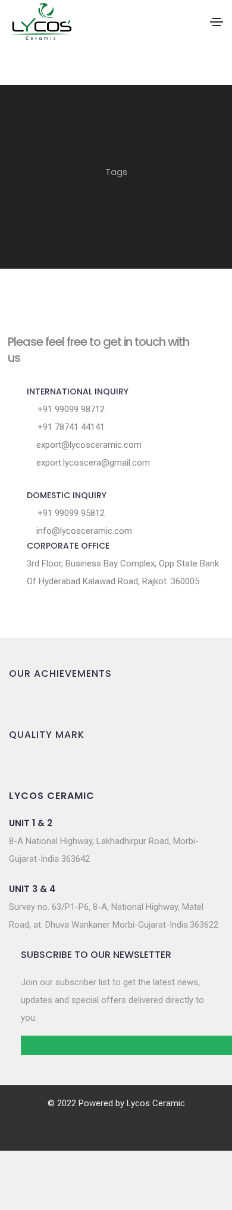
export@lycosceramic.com (88, 445)
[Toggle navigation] (216, 22)
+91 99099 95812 (70, 513)
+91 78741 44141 (70, 427)
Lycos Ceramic (156, 1103)
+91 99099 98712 (70, 409)
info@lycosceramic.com (83, 531)
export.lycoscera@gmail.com (92, 462)
